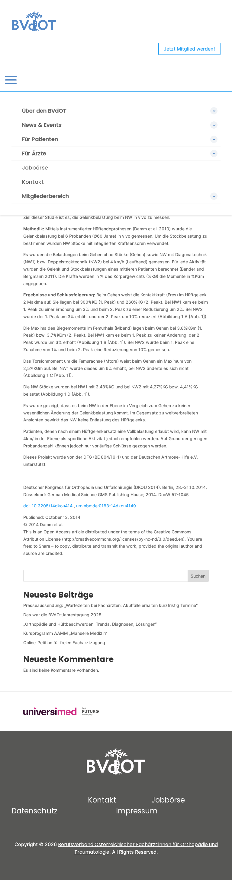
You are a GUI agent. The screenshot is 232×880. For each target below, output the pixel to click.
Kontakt (33, 182)
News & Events (42, 125)
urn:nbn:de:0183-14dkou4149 (106, 505)
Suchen (198, 575)
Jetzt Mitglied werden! (189, 49)
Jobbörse (35, 167)
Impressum (137, 811)
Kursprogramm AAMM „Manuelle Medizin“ (65, 633)
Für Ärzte (34, 153)
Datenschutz (34, 811)
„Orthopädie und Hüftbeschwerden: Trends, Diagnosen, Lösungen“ (90, 624)
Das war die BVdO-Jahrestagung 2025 (62, 614)
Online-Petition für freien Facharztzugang (64, 642)
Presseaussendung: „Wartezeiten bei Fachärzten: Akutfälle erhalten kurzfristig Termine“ (110, 605)
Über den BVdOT (44, 110)
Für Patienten (40, 139)
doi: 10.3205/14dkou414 (48, 505)
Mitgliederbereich (45, 196)
